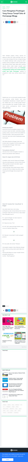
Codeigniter (8, 406)
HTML (4, 410)
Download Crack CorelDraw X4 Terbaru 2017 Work (15, 395)
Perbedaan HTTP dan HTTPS (7, 341)
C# (21, 404)
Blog (13, 404)
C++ (4, 406)
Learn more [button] (20, 456)
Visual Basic (16, 412)
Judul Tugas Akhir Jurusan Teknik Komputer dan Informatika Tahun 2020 (7, 328)
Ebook (17, 406)
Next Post (24, 347)
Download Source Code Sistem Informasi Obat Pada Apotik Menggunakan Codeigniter (15, 385)
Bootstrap (17, 404)
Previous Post (5, 347)
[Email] (14, 22)
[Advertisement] (14, 39)
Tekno (19, 410)
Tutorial (7, 8)
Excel (16, 408)
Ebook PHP (12, 408)
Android (4, 404)
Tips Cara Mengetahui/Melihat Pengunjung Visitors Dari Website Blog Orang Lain (16, 390)
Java (8, 410)
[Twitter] (9, 22)
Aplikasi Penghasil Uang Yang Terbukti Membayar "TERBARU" (20, 342)
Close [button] (7, 459)
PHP (15, 410)
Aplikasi (9, 404)
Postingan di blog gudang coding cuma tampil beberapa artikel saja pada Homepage (14, 69)
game (20, 408)
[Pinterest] (12, 22)
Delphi (13, 406)
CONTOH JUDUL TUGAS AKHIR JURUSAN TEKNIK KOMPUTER (16, 379)
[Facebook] (6, 22)
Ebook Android (5, 408)
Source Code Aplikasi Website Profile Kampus (17, 373)
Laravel (11, 410)
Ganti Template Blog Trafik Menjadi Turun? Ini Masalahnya (20, 327)
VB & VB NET (10, 412)
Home (3, 8)
